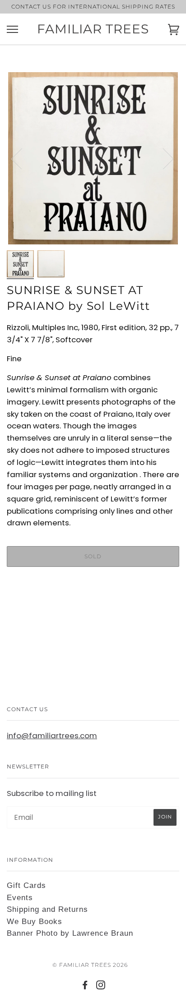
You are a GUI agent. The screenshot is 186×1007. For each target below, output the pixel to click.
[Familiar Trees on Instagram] (101, 986)
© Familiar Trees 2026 (90, 964)
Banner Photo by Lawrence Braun (70, 933)
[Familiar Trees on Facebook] (85, 986)
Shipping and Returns (47, 909)
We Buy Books (34, 921)
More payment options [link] (93, 604)
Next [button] (162, 158)
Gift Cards (26, 885)
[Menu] (12, 29)
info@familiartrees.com (52, 735)
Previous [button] (22, 158)
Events (20, 897)
